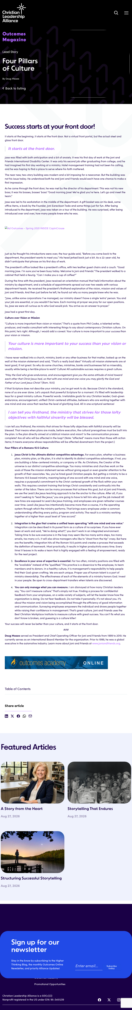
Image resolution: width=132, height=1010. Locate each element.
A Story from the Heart (22, 809)
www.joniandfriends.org (106, 643)
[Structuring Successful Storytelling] (32, 852)
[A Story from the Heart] (32, 782)
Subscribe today (112, 967)
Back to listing (15, 88)
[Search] (116, 12)
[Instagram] (118, 999)
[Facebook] (99, 999)
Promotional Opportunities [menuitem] (49, 984)
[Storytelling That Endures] (99, 782)
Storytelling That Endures (90, 809)
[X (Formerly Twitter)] (109, 999)
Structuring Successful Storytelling (31, 878)
